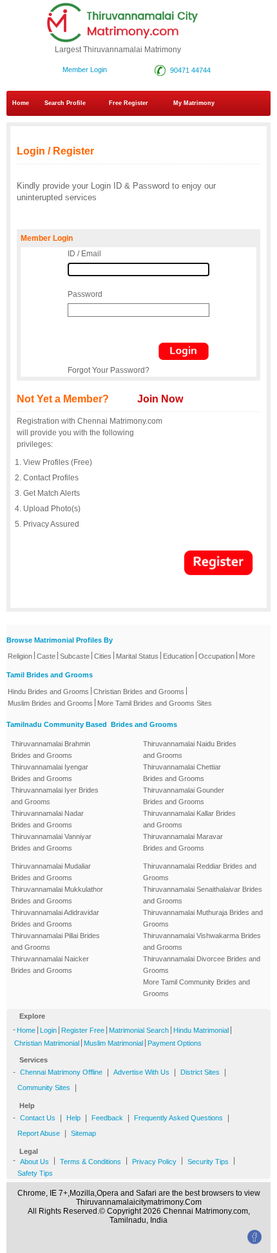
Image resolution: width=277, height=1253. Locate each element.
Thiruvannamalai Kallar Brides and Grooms (189, 819)
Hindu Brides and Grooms (48, 691)
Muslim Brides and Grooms (50, 703)
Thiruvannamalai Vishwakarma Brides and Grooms (202, 941)
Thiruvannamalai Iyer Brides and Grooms (55, 796)
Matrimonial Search (139, 1030)
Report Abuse (38, 1133)
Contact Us (37, 1118)
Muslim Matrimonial (113, 1043)
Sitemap (83, 1133)
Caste (46, 656)
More (247, 656)
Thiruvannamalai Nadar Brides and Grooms (47, 819)
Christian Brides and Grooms (138, 691)
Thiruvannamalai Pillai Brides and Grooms (55, 941)
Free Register (128, 103)
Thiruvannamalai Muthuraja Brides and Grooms (203, 918)
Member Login (84, 69)
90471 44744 (188, 70)
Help (73, 1118)
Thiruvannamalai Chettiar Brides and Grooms (182, 772)
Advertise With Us (141, 1072)
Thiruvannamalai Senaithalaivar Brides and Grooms (202, 895)
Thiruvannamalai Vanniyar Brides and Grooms (51, 842)
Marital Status (137, 656)
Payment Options (175, 1043)
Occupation (216, 656)
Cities (102, 656)
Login (48, 1030)
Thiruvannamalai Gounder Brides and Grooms (183, 796)
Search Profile (65, 103)
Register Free (82, 1030)
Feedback (107, 1118)
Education (178, 656)
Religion (20, 656)
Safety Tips (35, 1173)
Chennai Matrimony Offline (61, 1072)
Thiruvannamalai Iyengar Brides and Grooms (49, 772)
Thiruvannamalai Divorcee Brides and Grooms (201, 964)
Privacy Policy (154, 1161)
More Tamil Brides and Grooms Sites (154, 703)
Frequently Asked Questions (178, 1118)
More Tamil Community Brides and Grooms (196, 987)
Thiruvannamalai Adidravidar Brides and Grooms (55, 918)
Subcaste (75, 656)
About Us (34, 1161)
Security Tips (208, 1161)
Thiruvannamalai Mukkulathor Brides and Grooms (57, 895)
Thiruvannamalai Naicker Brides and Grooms (50, 964)
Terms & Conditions (90, 1161)
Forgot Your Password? (108, 370)
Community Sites (43, 1087)
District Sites (200, 1072)
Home (20, 103)
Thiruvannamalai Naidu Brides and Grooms (189, 749)
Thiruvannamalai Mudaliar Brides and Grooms (51, 871)
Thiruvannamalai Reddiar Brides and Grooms (199, 871)
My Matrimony (194, 103)
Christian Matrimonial (46, 1043)
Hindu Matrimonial (201, 1030)
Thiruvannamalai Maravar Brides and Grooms (183, 842)
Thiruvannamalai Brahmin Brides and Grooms (50, 749)
